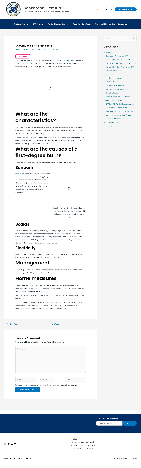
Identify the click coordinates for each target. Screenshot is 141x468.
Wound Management (38, 49)
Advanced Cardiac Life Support (117, 89)
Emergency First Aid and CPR (117, 56)
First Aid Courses (110, 52)
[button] (111, 9)
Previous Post (11, 324)
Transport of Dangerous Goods (82, 442)
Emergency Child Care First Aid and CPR (121, 63)
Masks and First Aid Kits (113, 122)
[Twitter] (9, 444)
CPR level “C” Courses (114, 82)
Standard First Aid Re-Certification (119, 115)
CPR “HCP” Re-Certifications (116, 108)
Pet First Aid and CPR (114, 71)
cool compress (32, 285)
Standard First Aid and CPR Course (119, 59)
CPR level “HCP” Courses (115, 85)
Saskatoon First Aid (42, 8)
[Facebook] (5, 444)
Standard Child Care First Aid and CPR (120, 67)
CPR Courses (108, 74)
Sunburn (18, 174)
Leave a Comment (22, 49)
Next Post (56, 324)
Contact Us (108, 126)
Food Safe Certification (112, 119)
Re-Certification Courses (113, 100)
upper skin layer (63, 60)
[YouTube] (15, 444)
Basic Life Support (112, 93)
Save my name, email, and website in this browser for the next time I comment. (48, 385)
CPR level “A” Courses (114, 78)
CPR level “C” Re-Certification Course (120, 104)
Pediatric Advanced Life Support (118, 96)
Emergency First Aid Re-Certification (119, 111)
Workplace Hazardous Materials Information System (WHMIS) (82, 446)
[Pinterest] (12, 444)
